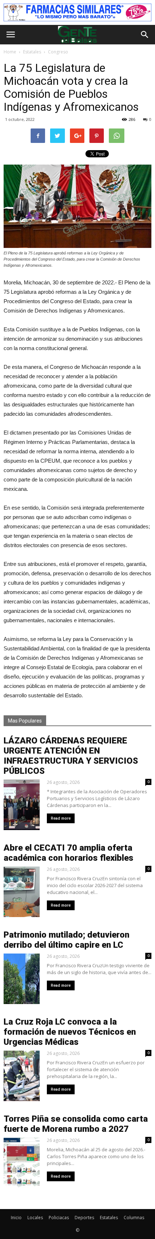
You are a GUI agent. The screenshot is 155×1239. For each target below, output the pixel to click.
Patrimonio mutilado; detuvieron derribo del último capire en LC (66, 940)
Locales (35, 1217)
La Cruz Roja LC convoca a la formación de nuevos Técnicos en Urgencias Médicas (70, 1032)
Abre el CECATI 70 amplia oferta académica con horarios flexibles (68, 853)
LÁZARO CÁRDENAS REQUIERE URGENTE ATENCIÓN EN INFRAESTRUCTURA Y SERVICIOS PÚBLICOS (71, 756)
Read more (61, 818)
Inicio (16, 1217)
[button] (145, 34)
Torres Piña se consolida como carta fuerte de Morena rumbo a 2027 (76, 1124)
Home (10, 52)
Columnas (134, 1217)
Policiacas (59, 1217)
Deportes (84, 1217)
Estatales (109, 1217)
